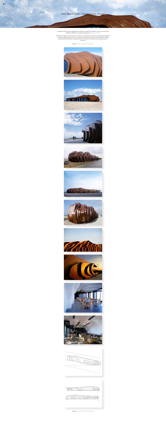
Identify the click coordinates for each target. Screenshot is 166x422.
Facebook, (78, 44)
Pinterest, (86, 44)
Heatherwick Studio (95, 33)
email (93, 44)
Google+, (90, 44)
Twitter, (82, 44)
